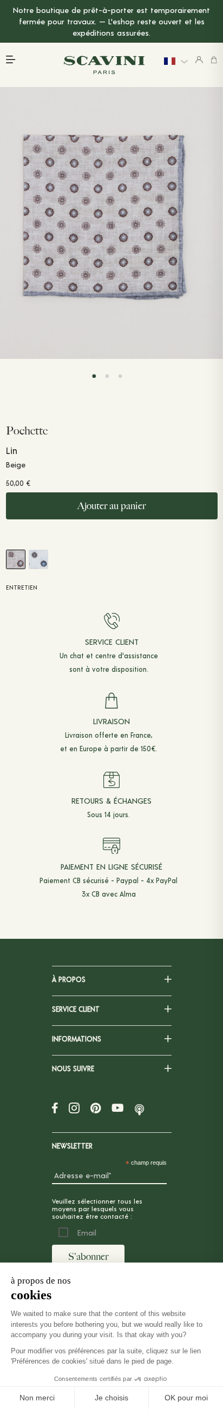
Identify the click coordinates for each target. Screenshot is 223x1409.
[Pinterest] (95, 1107)
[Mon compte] (199, 59)
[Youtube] (118, 1107)
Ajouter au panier (111, 506)
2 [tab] (107, 376)
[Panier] (214, 59)
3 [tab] (120, 376)
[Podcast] (139, 1107)
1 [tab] (94, 376)
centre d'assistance (126, 655)
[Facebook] (55, 1107)
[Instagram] (74, 1107)
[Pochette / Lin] (38, 559)
